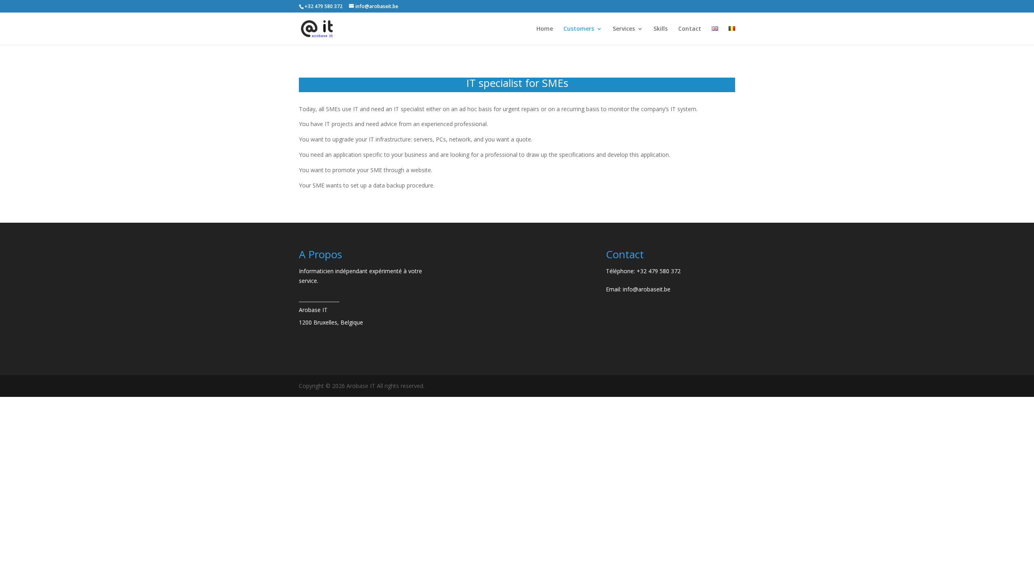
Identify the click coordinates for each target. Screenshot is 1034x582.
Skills (661, 29)
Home (544, 29)
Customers (578, 29)
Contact (689, 29)
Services (624, 29)
